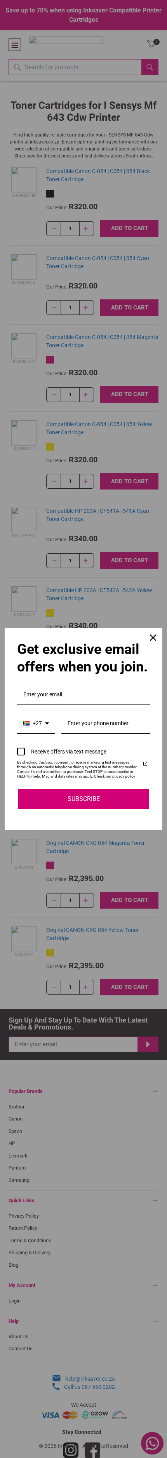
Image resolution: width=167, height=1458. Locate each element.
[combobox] (36, 724)
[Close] (153, 637)
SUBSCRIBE (84, 798)
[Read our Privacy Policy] (145, 763)
